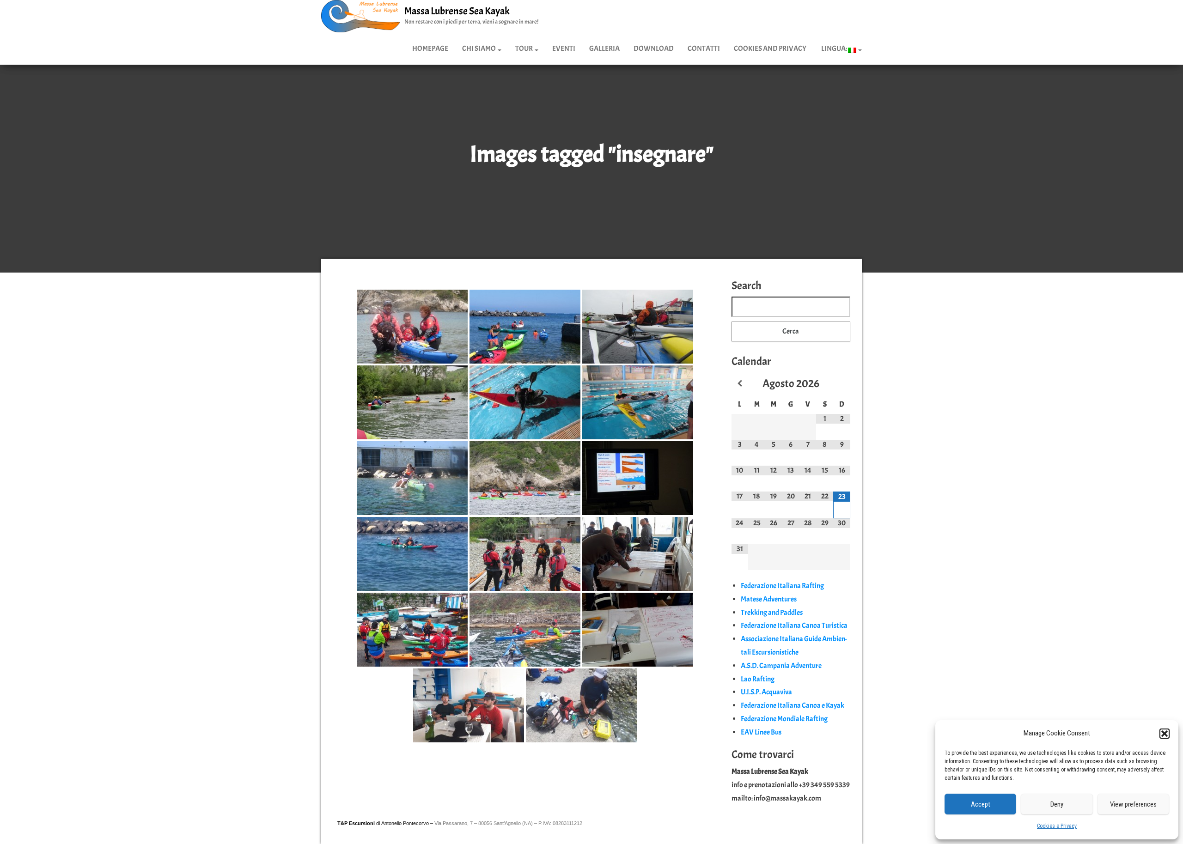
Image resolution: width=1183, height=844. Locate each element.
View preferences (1133, 804)
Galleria (604, 48)
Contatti (704, 48)
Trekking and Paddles (772, 612)
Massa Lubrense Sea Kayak (457, 11)
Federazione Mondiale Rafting (784, 718)
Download (654, 48)
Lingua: (834, 48)
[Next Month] (841, 384)
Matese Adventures (769, 599)
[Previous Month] (740, 384)
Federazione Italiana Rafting (782, 585)
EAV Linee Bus (761, 732)
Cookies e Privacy (1057, 826)
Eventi (563, 48)
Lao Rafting (757, 679)
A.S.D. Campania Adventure (781, 665)
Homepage (430, 48)
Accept (980, 804)
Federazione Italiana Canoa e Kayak (792, 705)
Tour (524, 48)
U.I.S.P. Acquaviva (766, 692)
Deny (1056, 804)
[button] (1164, 733)
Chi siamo (479, 48)
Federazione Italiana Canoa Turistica (794, 625)
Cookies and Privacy (770, 48)
